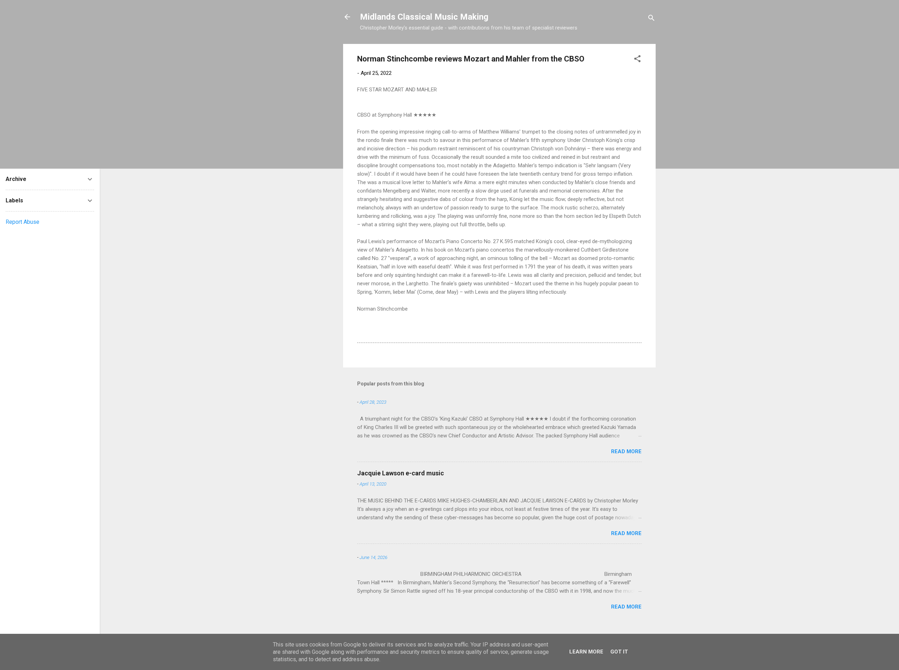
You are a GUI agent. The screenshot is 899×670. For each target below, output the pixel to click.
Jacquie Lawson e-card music (400, 473)
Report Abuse (22, 222)
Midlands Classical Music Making (424, 17)
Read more (626, 451)
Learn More (586, 652)
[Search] (651, 19)
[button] (637, 59)
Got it (619, 652)
